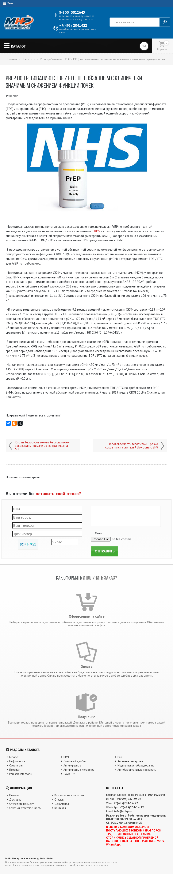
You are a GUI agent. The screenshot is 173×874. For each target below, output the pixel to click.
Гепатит (13, 757)
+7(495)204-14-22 (126, 803)
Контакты (60, 808)
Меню (10, 3)
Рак (120, 757)
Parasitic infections (20, 774)
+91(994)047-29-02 (128, 799)
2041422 (73, 25)
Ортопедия (16, 765)
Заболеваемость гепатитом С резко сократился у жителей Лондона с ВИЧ (131, 445)
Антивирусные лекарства (79, 770)
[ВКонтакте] (8, 423)
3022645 (72, 12)
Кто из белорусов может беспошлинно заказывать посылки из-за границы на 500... (42, 446)
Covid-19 (69, 774)
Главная (12, 59)
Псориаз (14, 770)
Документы (61, 804)
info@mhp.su (123, 811)
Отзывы (59, 799)
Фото (98, 533)
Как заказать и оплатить (69, 795)
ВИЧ (97, 231)
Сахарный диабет (75, 761)
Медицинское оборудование (136, 765)
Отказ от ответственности (25, 808)
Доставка (15, 799)
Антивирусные (72, 765)
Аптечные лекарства (130, 761)
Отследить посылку (21, 804)
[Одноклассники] (14, 423)
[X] (20, 423)
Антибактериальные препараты (137, 770)
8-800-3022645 (155, 795)
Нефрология (17, 761)
